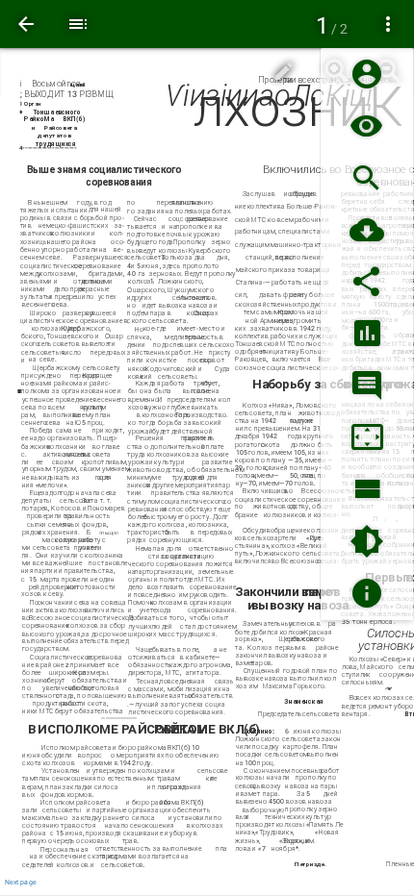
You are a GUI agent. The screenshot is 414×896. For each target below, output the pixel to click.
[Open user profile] (367, 74)
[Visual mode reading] (367, 126)
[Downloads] (367, 230)
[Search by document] (367, 178)
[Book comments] (367, 386)
